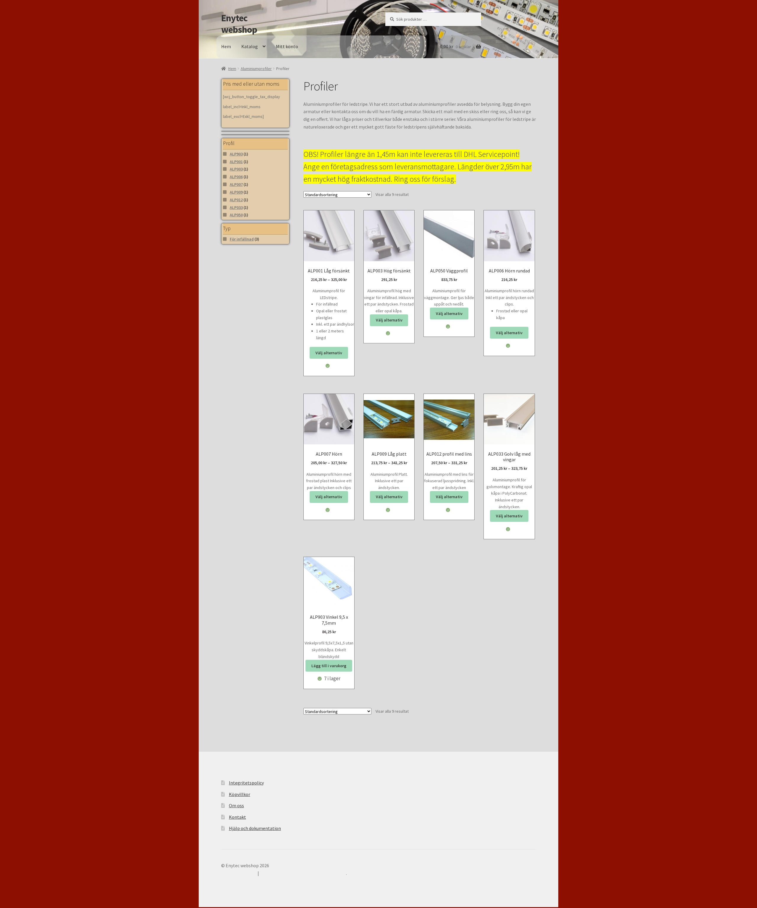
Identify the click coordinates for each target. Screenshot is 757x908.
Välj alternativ (329, 352)
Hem (226, 46)
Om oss (236, 805)
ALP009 (236, 192)
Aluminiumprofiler (256, 68)
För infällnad (242, 239)
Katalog (249, 46)
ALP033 (236, 207)
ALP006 (236, 176)
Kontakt (237, 817)
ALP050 (236, 214)
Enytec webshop (239, 23)
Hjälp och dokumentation (255, 828)
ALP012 (236, 199)
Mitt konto (287, 46)
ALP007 (236, 184)
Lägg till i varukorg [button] (328, 665)
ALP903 (236, 154)
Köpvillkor (239, 794)
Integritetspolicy (246, 783)
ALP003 (236, 169)
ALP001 (236, 161)
